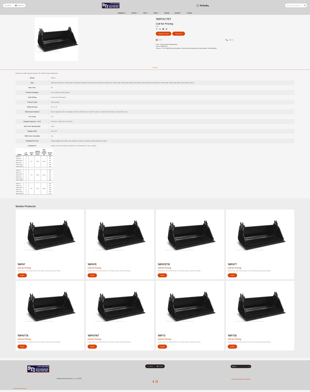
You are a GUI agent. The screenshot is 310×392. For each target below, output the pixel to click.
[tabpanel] (85, 39)
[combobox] (296, 5)
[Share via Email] (163, 29)
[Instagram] (156, 381)
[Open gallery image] (56, 39)
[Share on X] (160, 29)
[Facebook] (153, 381)
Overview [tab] (155, 67)
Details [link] (22, 275)
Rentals (167, 13)
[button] (8, 5)
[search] (305, 5)
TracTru (75, 378)
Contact (189, 13)
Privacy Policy (235, 379)
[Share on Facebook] (157, 29)
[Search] (249, 366)
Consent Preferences (19, 388)
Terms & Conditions (245, 379)
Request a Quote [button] (163, 33)
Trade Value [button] (178, 33)
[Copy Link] (166, 29)
